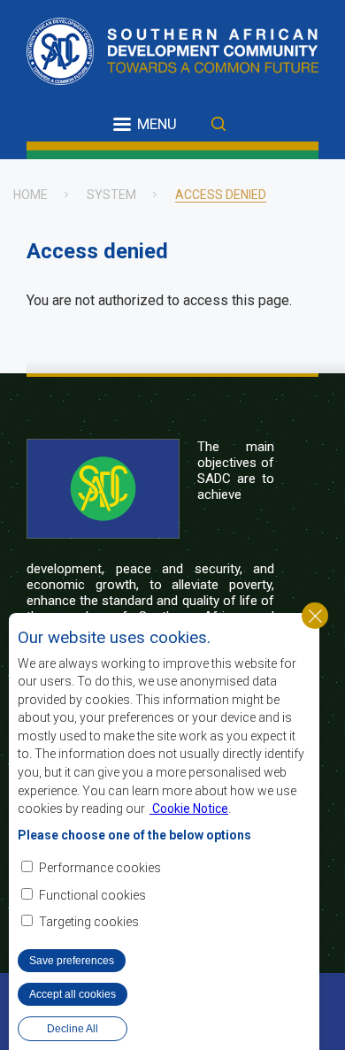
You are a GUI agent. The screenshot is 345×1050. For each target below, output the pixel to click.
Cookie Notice (189, 808)
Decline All (72, 1029)
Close (315, 615)
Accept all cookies (72, 994)
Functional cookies (92, 895)
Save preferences (71, 960)
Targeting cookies (89, 922)
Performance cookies (100, 868)
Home (30, 195)
